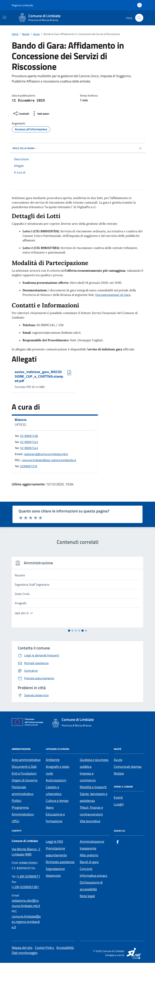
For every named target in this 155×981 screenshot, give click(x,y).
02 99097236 (29, 436)
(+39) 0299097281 (25, 886)
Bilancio (21, 419)
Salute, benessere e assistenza (93, 797)
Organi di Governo (25, 780)
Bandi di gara (89, 861)
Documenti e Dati (24, 766)
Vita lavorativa (90, 821)
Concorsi (86, 868)
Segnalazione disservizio (55, 872)
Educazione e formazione (55, 818)
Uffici (15, 821)
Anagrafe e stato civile (57, 770)
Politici (16, 800)
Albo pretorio (89, 855)
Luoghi (119, 804)
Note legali (87, 896)
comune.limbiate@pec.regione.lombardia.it (49, 460)
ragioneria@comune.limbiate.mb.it (46, 454)
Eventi (118, 797)
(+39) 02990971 (28, 876)
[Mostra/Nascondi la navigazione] (4, 17)
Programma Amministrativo (23, 811)
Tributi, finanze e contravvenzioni (91, 811)
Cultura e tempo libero (57, 804)
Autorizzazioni (56, 780)
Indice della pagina (23, 148)
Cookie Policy (44, 947)
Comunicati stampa (127, 766)
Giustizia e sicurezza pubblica (94, 763)
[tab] (69, 631)
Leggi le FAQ (54, 841)
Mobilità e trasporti (93, 787)
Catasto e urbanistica (53, 790)
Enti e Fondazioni (24, 773)
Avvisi (118, 759)
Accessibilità (65, 947)
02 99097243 (29, 448)
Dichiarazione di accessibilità (91, 886)
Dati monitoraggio (25, 952)
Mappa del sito (22, 947)
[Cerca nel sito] (139, 18)
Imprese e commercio (88, 777)
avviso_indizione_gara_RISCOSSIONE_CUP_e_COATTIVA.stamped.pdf (39, 376)
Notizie (119, 773)
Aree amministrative (26, 759)
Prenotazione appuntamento (56, 852)
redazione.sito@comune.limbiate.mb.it (26, 903)
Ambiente (53, 759)
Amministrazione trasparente (92, 845)
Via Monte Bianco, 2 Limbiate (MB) (26, 852)
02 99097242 (29, 442)
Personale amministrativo (22, 790)
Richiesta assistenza (60, 861)
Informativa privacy (93, 875)
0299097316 (28, 466)
